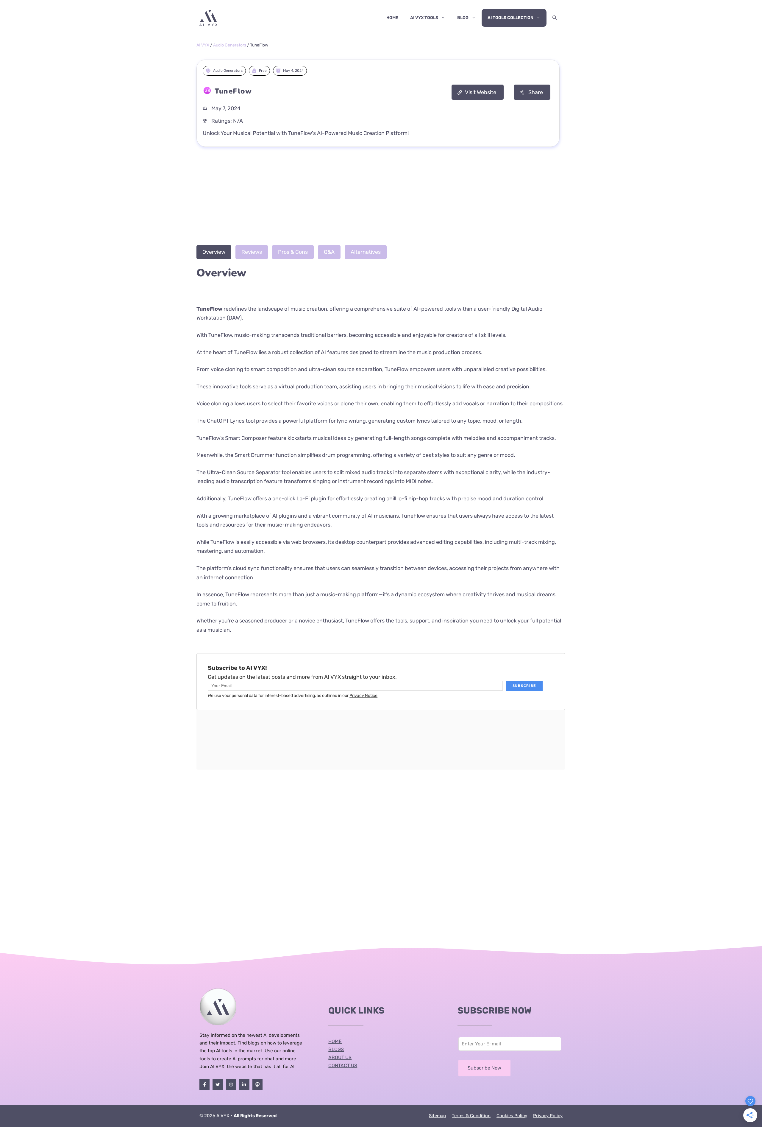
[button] (554, 18)
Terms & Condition (471, 1115)
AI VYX (202, 45)
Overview (213, 252)
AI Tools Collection (510, 17)
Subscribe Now (484, 1068)
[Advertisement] (381, 194)
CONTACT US (342, 1065)
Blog (463, 17)
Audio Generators (229, 45)
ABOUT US (340, 1057)
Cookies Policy (511, 1115)
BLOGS (336, 1049)
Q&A (329, 252)
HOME (335, 1041)
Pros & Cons (293, 252)
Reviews (251, 252)
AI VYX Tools (424, 17)
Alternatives (366, 252)
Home (392, 17)
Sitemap (437, 1115)
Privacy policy (548, 1115)
